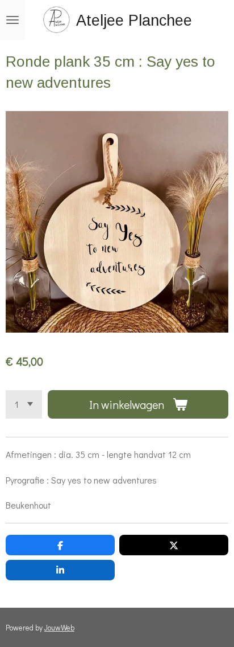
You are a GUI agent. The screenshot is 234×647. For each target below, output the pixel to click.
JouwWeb (59, 628)
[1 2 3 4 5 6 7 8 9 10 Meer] (24, 404)
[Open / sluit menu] (12, 20)
